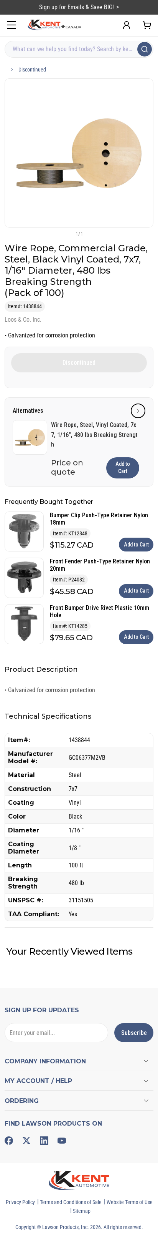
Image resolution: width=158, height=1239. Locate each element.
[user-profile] (126, 25)
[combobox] (79, 49)
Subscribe (134, 1032)
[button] (66, 234)
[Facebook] (9, 1140)
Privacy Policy (20, 1202)
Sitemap (82, 1211)
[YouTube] (62, 1140)
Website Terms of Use (130, 1202)
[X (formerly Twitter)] (26, 1140)
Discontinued (32, 69)
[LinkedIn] (44, 1140)
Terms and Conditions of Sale (71, 1202)
